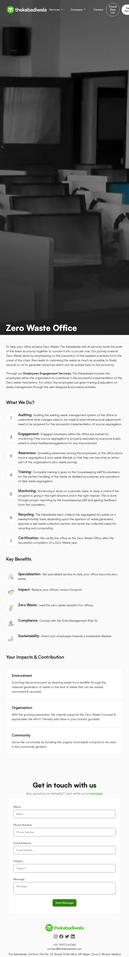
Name (17, 806)
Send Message (64, 902)
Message (19, 879)
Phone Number (22, 825)
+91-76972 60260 (64, 944)
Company (77, 9)
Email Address (22, 843)
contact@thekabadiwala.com (64, 948)
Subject (18, 861)
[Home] (27, 9)
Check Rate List (113, 9)
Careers (98, 9)
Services (54, 9)
